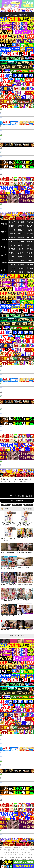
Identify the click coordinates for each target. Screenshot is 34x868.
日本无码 (30, 222)
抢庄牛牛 (21, 245)
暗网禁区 (12, 264)
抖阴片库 (4, 262)
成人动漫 (30, 226)
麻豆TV (20, 253)
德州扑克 (30, 245)
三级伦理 (12, 230)
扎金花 (21, 249)
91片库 (12, 257)
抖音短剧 (12, 253)
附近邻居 (12, 237)
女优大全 (21, 257)
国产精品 (12, 222)
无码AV (3, 255)
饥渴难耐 (21, 237)
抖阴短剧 (21, 272)
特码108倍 (17, 504)
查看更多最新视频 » (17, 636)
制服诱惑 (30, 264)
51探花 (29, 253)
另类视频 (30, 234)
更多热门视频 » (28, 509)
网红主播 (21, 222)
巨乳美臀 (30, 230)
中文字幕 (21, 230)
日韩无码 (30, 272)
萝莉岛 (29, 257)
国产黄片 (12, 260)
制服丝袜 (21, 234)
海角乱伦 (21, 264)
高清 (19, 496)
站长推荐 (4, 239)
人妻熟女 (12, 234)
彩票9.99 (12, 249)
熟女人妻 (21, 260)
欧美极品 (21, 226)
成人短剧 (30, 268)
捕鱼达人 (12, 245)
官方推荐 (4, 247)
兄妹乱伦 (21, 268)
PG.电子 (28, 504)
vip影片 (5, 504)
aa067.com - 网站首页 (17, 14)
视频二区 (4, 232)
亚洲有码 (12, 226)
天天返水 (30, 249)
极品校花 (12, 272)
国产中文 (12, 268)
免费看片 (4, 270)
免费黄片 (30, 260)
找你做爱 (30, 237)
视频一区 (4, 224)
